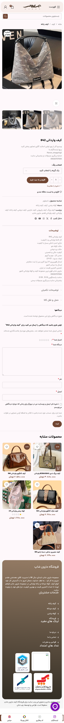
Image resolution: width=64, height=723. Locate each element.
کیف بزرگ (51, 210)
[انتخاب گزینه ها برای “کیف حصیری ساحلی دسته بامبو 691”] (58, 547)
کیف (53, 24)
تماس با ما (51, 637)
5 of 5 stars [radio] (40, 340)
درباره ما (53, 632)
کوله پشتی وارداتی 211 (17, 511)
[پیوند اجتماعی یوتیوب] (40, 219)
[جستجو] (5, 16)
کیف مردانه (51, 608)
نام (60, 379)
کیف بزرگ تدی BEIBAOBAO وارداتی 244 (47, 474)
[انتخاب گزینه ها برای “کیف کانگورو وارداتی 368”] (28, 468)
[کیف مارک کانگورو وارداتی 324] (47, 494)
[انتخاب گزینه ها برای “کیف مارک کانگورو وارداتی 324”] (58, 506)
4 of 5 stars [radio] (42, 340)
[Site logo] (32, 7)
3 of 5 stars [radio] (44, 340)
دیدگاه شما (56, 345)
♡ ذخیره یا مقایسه (54, 186)
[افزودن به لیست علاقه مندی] (37, 446)
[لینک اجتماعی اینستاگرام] (43, 219)
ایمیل (59, 392)
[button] (59, 69)
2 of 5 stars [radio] (46, 340)
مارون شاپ (36, 213)
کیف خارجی (31, 210)
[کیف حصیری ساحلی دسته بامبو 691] (47, 535)
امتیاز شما (57, 340)
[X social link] (47, 219)
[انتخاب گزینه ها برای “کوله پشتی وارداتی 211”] (28, 506)
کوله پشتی (52, 205)
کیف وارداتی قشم (48, 213)
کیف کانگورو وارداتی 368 (17, 473)
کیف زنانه (45, 24)
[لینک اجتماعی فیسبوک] (51, 219)
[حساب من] (5, 7)
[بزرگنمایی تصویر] (56, 103)
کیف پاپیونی (42, 210)
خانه (60, 24)
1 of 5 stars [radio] (48, 340)
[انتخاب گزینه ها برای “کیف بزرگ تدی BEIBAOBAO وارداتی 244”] (58, 468)
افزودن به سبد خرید (37, 180)
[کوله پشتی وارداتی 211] (17, 494)
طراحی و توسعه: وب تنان (26, 705)
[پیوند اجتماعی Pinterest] (36, 219)
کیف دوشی (22, 210)
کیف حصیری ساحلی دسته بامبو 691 (47, 552)
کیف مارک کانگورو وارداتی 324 (47, 511)
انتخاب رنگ (57, 165)
